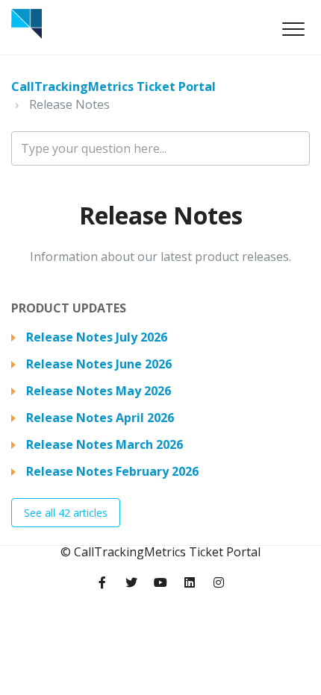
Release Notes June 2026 (99, 364)
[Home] (26, 24)
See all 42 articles (65, 513)
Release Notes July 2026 (96, 337)
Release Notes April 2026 (100, 417)
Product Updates (68, 308)
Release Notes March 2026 (104, 444)
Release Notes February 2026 (112, 471)
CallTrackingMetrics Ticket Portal (113, 86)
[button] (293, 28)
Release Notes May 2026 (98, 391)
